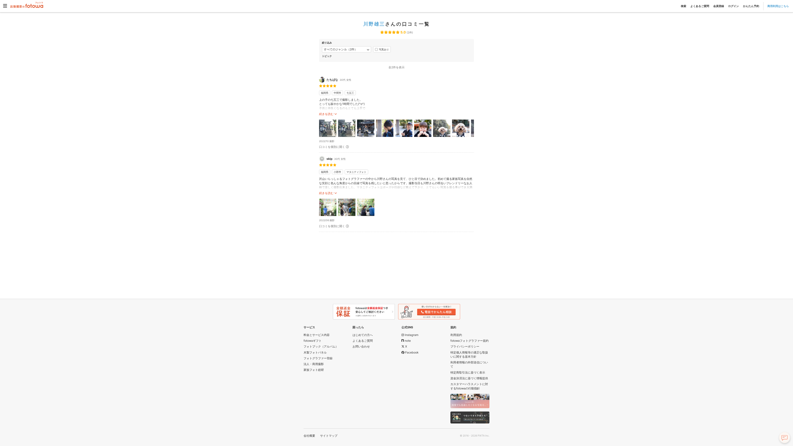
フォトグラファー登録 (318, 358)
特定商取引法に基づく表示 (467, 372)
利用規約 (456, 335)
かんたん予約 (751, 6)
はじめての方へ (363, 335)
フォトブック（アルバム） (321, 346)
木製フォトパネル (315, 352)
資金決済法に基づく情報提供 (469, 378)
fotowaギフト (313, 340)
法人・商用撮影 (314, 364)
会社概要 (309, 435)
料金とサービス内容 (317, 335)
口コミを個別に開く (332, 146)
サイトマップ (328, 435)
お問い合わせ (361, 346)
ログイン (733, 6)
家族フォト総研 (314, 369)
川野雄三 (374, 24)
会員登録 (718, 6)
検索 (683, 6)
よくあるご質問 (699, 6)
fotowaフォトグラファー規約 (469, 340)
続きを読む (326, 114)
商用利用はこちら (778, 6)
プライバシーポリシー (464, 346)
